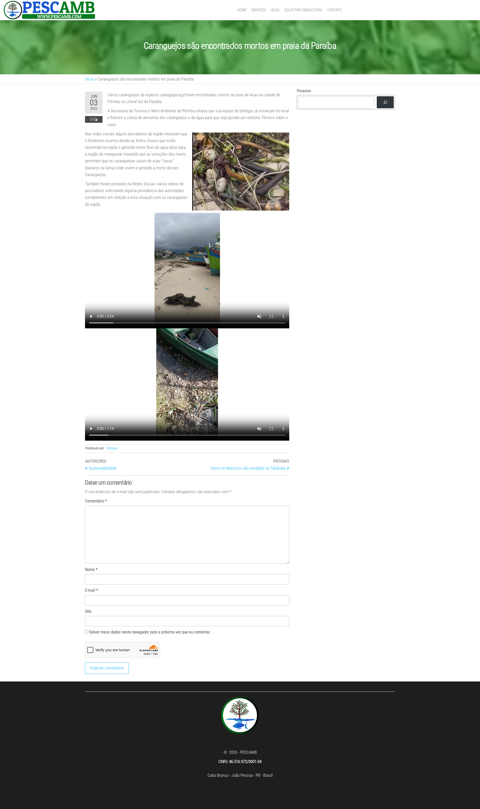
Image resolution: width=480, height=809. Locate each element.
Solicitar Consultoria (303, 10)
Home (241, 10)
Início (89, 79)
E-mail (91, 590)
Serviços (258, 10)
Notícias (112, 448)
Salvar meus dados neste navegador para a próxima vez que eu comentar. (149, 631)
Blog (275, 10)
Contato (334, 10)
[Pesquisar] (385, 102)
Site (88, 611)
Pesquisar (304, 91)
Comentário (96, 500)
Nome (91, 569)
